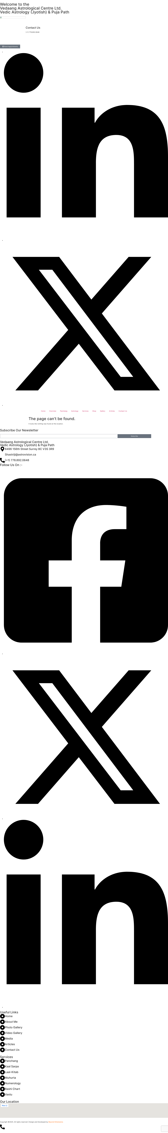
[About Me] (2, 1021)
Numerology (13, 1083)
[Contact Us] (2, 1049)
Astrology (74, 411)
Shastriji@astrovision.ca (20, 454)
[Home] (2, 1016)
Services (85, 411)
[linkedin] (86, 1007)
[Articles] (2, 1044)
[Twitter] (86, 819)
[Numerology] (2, 1083)
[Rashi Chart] (2, 1089)
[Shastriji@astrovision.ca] (2, 454)
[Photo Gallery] (2, 1027)
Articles (112, 411)
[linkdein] (86, 240)
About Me (11, 1021)
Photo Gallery (13, 1027)
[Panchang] (2, 1061)
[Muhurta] (2, 1077)
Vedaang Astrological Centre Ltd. (31, 8)
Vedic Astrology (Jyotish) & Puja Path (34, 12)
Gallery (102, 411)
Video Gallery (13, 1033)
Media (9, 1038)
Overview (52, 411)
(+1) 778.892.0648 (17, 460)
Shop (94, 411)
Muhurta (10, 1077)
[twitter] (86, 405)
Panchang (63, 411)
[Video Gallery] (2, 1033)
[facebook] (86, 654)
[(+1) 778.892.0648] (2, 460)
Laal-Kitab (11, 1072)
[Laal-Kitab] (2, 1072)
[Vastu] (2, 1094)
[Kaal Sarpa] (2, 1066)
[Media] (2, 1038)
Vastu (8, 1094)
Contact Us (33, 27)
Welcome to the (14, 4)
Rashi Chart (12, 1089)
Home (43, 411)
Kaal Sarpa (12, 1066)
